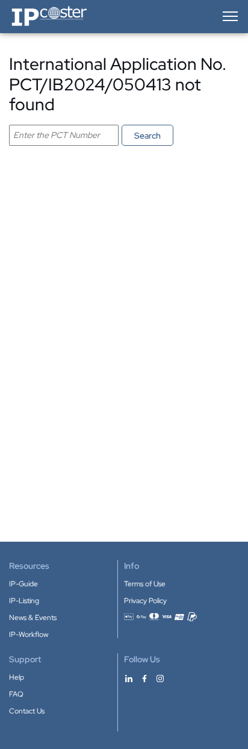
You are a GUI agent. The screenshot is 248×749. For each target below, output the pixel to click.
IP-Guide (23, 584)
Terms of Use (145, 584)
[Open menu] (229, 16)
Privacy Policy (145, 601)
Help (16, 677)
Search (147, 135)
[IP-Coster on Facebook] (144, 678)
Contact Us (27, 711)
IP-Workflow (28, 634)
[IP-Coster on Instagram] (160, 678)
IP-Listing (24, 601)
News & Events (33, 617)
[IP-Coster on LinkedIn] (129, 678)
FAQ (16, 694)
